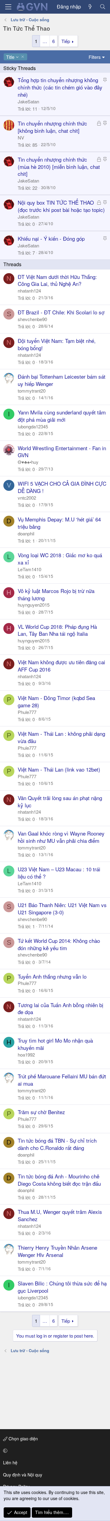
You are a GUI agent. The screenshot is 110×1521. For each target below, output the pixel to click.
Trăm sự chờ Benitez (41, 1112)
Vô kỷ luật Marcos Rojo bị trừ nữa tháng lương (56, 594)
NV (21, 137)
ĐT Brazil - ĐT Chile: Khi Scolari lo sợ (61, 312)
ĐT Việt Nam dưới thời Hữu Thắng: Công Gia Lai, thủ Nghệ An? (57, 280)
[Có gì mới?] (90, 6)
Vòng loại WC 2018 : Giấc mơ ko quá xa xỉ (60, 558)
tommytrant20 (32, 390)
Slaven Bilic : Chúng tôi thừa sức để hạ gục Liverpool (62, 1286)
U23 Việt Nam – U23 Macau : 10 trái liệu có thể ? (59, 872)
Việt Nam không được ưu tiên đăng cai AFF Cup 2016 (61, 665)
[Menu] (8, 6)
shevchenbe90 (32, 319)
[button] (54, 1451)
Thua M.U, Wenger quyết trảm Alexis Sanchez (60, 1215)
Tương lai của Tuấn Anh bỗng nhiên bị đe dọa (60, 1008)
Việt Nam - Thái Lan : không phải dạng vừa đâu (61, 737)
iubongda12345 (33, 426)
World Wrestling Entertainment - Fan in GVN (62, 451)
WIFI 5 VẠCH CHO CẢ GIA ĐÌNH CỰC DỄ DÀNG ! (62, 487)
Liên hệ (10, 1462)
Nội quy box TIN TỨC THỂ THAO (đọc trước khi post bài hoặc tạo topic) (61, 206)
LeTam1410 (29, 569)
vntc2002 (27, 497)
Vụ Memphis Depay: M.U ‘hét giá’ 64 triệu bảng (59, 522)
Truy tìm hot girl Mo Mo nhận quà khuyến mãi (55, 1044)
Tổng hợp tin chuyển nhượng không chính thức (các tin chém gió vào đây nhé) (60, 87)
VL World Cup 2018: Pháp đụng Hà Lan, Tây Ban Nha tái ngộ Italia (57, 630)
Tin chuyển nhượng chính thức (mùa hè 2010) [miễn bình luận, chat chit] (59, 167)
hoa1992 (26, 1054)
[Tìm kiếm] (102, 6)
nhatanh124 (29, 290)
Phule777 (27, 712)
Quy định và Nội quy (22, 1475)
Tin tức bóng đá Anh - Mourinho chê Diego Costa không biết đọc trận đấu (59, 1179)
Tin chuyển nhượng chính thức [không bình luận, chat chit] (52, 126)
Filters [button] (95, 57)
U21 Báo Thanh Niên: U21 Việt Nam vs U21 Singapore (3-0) (62, 908)
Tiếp (65, 41)
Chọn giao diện (22, 1439)
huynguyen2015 (34, 604)
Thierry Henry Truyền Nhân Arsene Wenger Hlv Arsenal (57, 1251)
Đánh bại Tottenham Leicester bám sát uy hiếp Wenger (61, 380)
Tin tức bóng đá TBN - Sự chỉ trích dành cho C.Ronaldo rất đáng (57, 1144)
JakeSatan (28, 101)
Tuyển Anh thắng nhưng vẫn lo (52, 976)
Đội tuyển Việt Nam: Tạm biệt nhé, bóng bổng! (57, 344)
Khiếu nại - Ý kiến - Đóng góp (51, 238)
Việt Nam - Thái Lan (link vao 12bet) (59, 769)
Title (10, 56)
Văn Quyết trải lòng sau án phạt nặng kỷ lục (60, 801)
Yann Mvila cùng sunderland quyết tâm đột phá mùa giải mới (62, 415)
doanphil (26, 533)
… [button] (44, 41)
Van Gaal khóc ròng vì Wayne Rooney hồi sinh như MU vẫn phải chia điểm (61, 836)
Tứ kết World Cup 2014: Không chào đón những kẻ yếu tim (59, 944)
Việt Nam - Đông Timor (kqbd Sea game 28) (56, 701)
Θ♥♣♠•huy (28, 462)
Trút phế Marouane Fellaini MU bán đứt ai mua (62, 1079)
